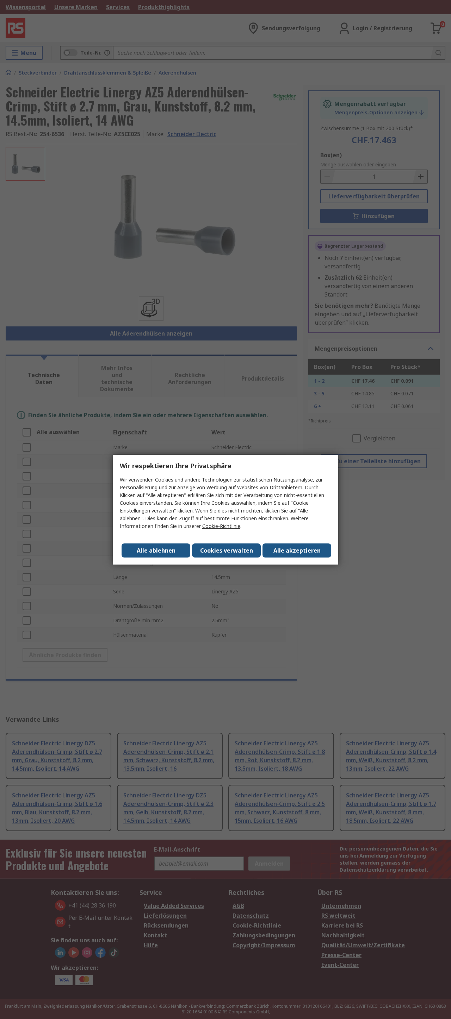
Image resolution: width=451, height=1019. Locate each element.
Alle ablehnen (156, 550)
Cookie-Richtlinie (221, 526)
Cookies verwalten (226, 550)
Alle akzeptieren (297, 550)
